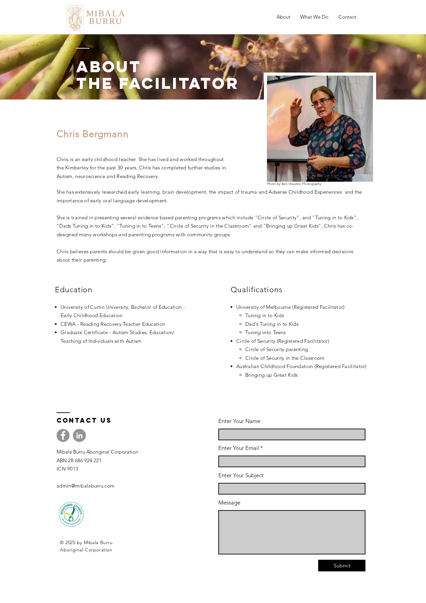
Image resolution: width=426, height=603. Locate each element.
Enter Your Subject (241, 475)
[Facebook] (63, 435)
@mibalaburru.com (93, 486)
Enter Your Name (239, 421)
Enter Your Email (238, 448)
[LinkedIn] (79, 435)
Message (229, 502)
